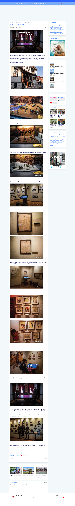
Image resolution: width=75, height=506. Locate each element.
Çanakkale (54, 28)
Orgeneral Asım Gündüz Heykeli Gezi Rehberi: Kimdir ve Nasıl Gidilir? (15, 476)
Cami (63, 134)
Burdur (51, 33)
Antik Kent (59, 134)
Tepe (51, 139)
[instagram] (58, 1)
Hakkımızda (40, 3)
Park (56, 134)
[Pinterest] (22, 455)
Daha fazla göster (44, 465)
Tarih (31, 3)
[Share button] (26, 455)
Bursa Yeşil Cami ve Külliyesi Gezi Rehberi (61, 115)
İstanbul (52, 26)
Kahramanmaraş (56, 33)
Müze (51, 134)
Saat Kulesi (54, 136)
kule (51, 141)
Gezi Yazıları (20, 3)
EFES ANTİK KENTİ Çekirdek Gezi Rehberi (56, 66)
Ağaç (63, 136)
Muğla (58, 28)
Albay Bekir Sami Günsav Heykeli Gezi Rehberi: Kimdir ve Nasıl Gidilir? (28, 476)
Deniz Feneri (54, 141)
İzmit (63, 33)
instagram (54, 97)
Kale (57, 136)
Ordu (51, 28)
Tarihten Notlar (16, 22)
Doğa (24, 3)
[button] (65, 3)
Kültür (28, 3)
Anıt (53, 134)
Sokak (58, 141)
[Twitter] (18, 455)
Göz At (44, 3)
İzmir (54, 26)
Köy (51, 136)
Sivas (60, 33)
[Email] (24, 455)
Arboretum (62, 141)
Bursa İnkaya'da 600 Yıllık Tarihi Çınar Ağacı (53, 125)
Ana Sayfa (16, 3)
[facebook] (60, 1)
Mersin (61, 26)
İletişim (20, 504)
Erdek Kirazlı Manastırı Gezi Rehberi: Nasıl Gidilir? (57, 81)
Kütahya (58, 26)
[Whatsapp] (20, 455)
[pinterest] (63, 1)
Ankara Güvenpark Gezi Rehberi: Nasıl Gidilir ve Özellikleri (41, 476)
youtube (54, 102)
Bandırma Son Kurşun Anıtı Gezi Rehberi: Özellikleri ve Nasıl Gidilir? (57, 88)
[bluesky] (61, 1)
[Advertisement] (37, 13)
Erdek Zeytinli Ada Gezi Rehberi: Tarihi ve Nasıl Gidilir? (57, 74)
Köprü (61, 139)
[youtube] (65, 1)
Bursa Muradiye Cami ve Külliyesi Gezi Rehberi (53, 115)
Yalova (61, 28)
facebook (61, 97)
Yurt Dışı (35, 3)
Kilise (60, 136)
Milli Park (57, 139)
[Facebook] (15, 455)
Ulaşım (54, 139)
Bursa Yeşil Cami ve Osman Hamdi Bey (61, 125)
